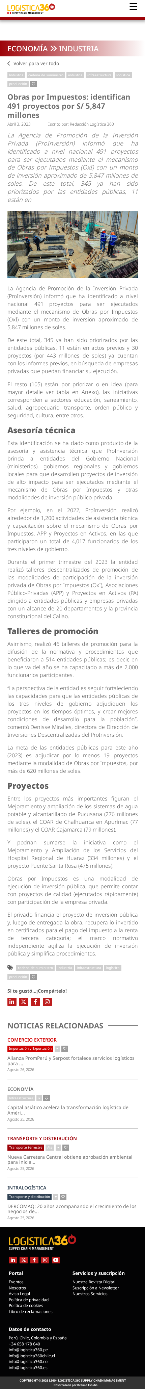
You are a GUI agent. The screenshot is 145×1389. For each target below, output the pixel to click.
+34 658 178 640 (24, 1344)
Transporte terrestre (25, 1147)
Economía (27, 48)
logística (123, 75)
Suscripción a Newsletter (95, 1288)
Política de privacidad (29, 1300)
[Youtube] (56, 1260)
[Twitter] (24, 1001)
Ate (50, 1147)
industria (75, 75)
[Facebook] (35, 1001)
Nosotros (17, 1288)
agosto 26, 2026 (20, 1069)
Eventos (16, 1282)
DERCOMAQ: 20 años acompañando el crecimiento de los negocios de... (72, 1209)
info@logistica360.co (28, 1361)
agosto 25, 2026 (20, 1119)
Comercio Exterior (32, 1040)
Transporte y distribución (42, 1138)
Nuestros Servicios (90, 1293)
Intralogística (26, 1187)
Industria (78, 48)
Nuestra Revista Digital (93, 1282)
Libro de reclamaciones (31, 1311)
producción (18, 83)
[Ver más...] (57, 1049)
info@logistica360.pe (28, 1350)
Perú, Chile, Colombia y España (38, 1338)
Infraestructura (21, 1098)
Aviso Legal (19, 1293)
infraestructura (99, 75)
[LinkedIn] (12, 1001)
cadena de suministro (45, 75)
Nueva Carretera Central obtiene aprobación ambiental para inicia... (70, 1159)
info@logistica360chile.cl (32, 1356)
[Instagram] (47, 1001)
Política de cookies (26, 1305)
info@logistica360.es (28, 1367)
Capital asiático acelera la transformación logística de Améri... (67, 1110)
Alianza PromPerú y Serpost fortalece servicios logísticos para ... (71, 1060)
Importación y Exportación (30, 1048)
